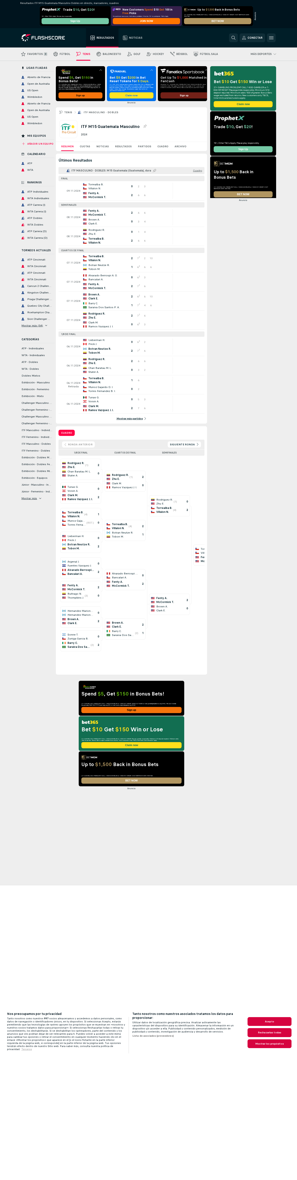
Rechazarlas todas (269, 1032)
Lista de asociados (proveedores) (153, 1035)
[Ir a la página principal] (46, 37)
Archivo (180, 146)
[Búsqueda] (233, 37)
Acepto (269, 1021)
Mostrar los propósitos (269, 1043)
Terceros (26, 1049)
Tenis (68, 112)
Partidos (144, 146)
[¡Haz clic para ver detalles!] (131, 190)
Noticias (102, 146)
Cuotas (85, 146)
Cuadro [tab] (66, 432)
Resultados (123, 146)
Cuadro (162, 146)
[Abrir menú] (271, 37)
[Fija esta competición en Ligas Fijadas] (144, 126)
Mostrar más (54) (32, 325)
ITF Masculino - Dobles (101, 112)
